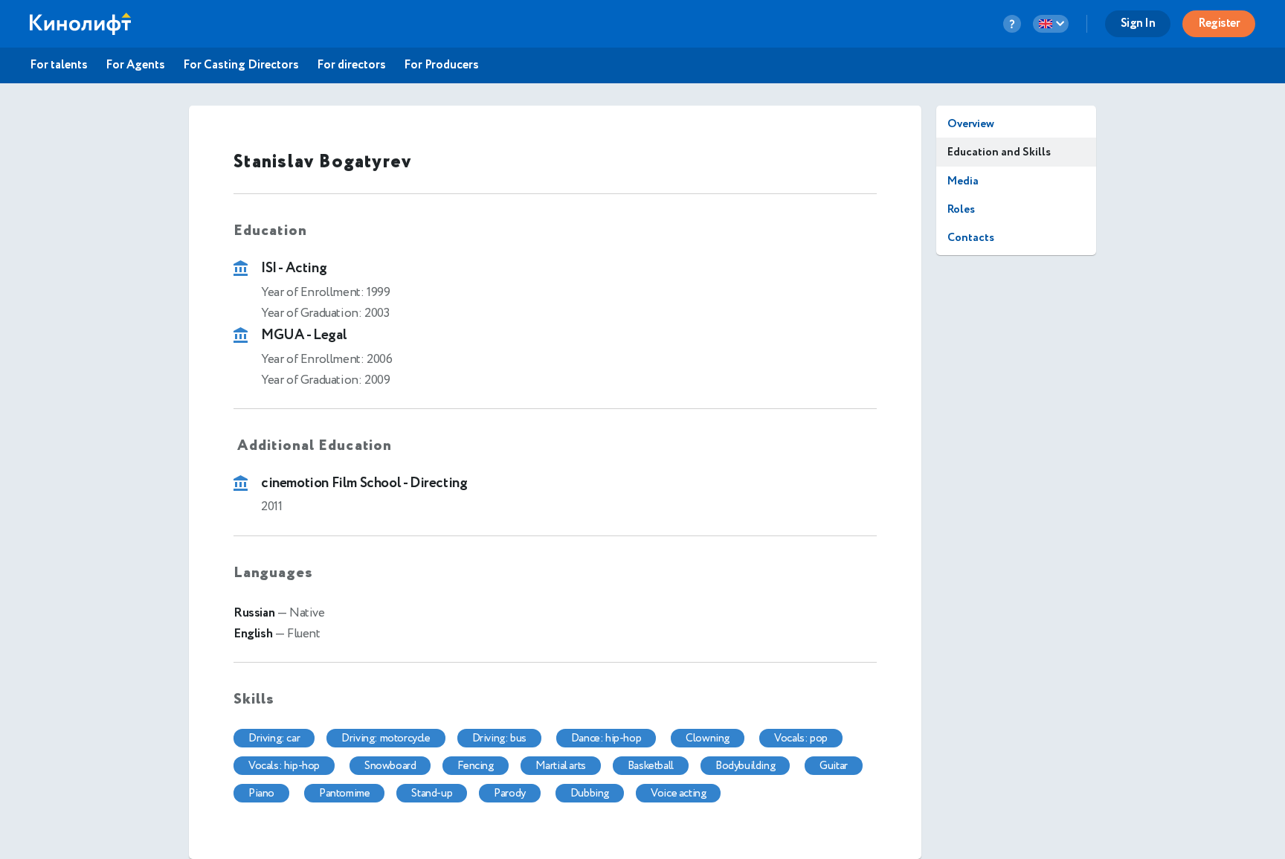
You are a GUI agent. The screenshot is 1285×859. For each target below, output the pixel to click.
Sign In (1138, 23)
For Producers (441, 65)
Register (1219, 23)
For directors (351, 65)
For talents (59, 65)
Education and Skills (999, 152)
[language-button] (1051, 24)
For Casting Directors (241, 65)
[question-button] (1012, 24)
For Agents (135, 65)
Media (963, 181)
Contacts (970, 237)
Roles (961, 209)
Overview (970, 124)
